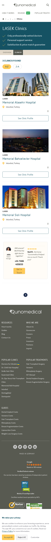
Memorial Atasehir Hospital (19, 102)
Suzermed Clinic (7, 375)
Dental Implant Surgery (35, 378)
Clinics (18, 52)
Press (28, 338)
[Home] (3, 19)
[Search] (47, 5)
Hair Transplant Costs (9, 419)
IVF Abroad (30, 375)
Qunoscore (30, 330)
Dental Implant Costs (9, 412)
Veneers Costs (7, 416)
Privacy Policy (7, 531)
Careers (29, 334)
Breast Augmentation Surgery (38, 382)
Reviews (21, 13)
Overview (7, 52)
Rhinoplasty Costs (8, 423)
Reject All (21, 537)
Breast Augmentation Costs (12, 426)
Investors (30, 341)
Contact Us (5, 338)
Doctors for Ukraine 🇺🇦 (10, 364)
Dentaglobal (6, 393)
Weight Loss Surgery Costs (11, 434)
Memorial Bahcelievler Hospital (21, 158)
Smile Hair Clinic (7, 371)
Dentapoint (5, 396)
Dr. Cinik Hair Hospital (9, 368)
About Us (30, 327)
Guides (4, 330)
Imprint (29, 348)
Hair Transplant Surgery (35, 364)
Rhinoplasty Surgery (34, 371)
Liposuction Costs (8, 430)
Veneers (29, 368)
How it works (8, 13)
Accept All (8, 537)
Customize (35, 537)
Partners (29, 345)
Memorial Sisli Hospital (16, 215)
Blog (3, 334)
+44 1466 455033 (19, 262)
